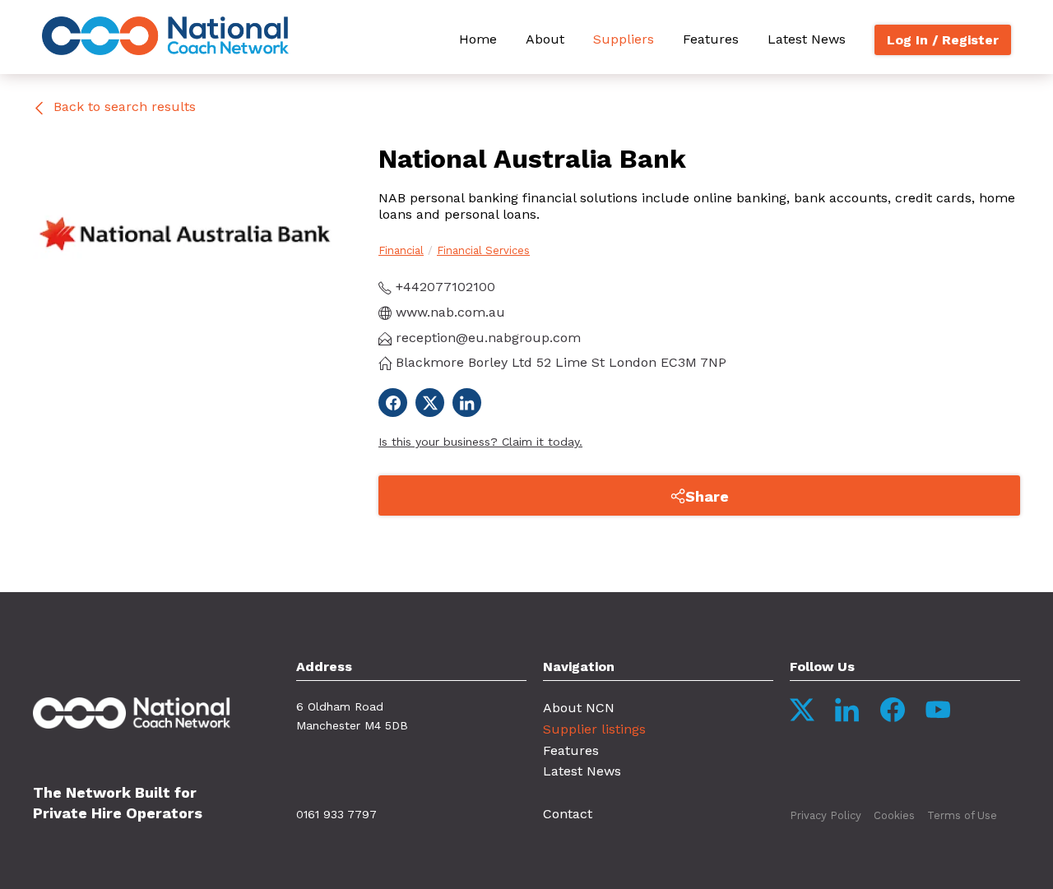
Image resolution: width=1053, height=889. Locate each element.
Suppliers (623, 39)
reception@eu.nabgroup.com (486, 337)
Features (711, 39)
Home (478, 39)
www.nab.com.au (448, 312)
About (545, 39)
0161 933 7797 (336, 814)
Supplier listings (594, 729)
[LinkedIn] (466, 402)
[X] (429, 402)
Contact (567, 814)
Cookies (894, 815)
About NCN (579, 707)
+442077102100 (443, 286)
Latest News (807, 39)
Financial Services (483, 250)
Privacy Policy (825, 815)
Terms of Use (962, 815)
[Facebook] (392, 402)
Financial (401, 250)
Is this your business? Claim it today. (480, 441)
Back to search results (122, 106)
